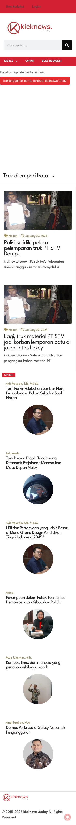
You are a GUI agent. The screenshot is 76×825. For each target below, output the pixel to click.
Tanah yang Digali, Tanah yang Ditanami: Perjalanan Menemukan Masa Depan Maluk (33, 463)
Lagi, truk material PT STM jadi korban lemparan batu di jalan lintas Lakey (37, 342)
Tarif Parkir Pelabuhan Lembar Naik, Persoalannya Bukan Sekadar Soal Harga (35, 393)
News (8, 61)
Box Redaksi (15, 6)
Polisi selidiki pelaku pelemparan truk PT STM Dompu (32, 248)
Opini (29, 61)
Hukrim (12, 236)
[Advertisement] (38, 129)
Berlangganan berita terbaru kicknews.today (34, 81)
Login (36, 6)
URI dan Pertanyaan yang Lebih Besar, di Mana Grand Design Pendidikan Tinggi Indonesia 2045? (37, 532)
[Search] (67, 45)
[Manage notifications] (67, 817)
